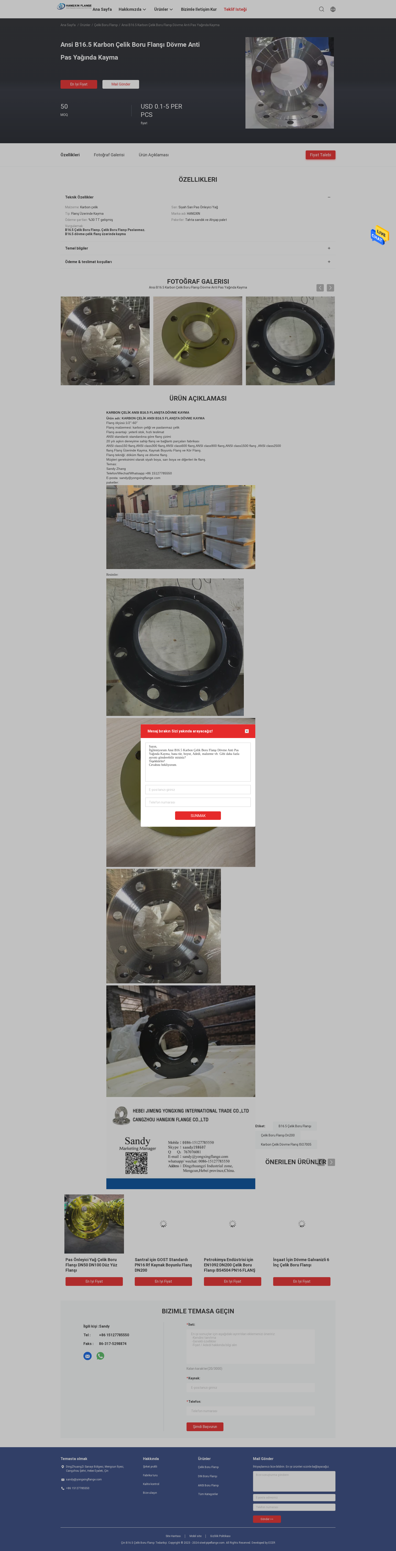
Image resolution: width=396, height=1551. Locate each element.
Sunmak (198, 816)
